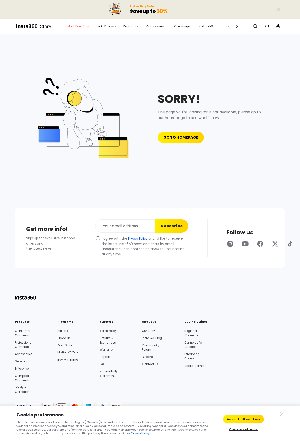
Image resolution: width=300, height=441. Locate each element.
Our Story (148, 331)
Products (130, 26)
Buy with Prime (67, 360)
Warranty (106, 350)
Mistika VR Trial (68, 352)
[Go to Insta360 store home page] (36, 26)
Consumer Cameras (22, 333)
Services (21, 361)
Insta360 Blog (152, 338)
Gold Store (64, 345)
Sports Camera (195, 366)
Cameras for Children (193, 345)
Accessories (156, 26)
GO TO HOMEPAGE (180, 137)
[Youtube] (245, 244)
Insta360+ (207, 26)
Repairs (105, 357)
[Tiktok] (290, 244)
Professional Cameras (23, 345)
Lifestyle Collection (22, 389)
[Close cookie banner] (281, 413)
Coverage (182, 26)
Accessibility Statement (109, 373)
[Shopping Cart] (266, 26)
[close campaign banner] (278, 9)
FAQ (102, 364)
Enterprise (22, 369)
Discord (147, 357)
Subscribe (172, 226)
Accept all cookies (243, 419)
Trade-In (63, 338)
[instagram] (230, 244)
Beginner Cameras (191, 333)
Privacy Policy (137, 239)
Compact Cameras (22, 378)
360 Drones (106, 26)
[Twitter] (275, 244)
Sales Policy (108, 331)
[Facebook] (260, 244)
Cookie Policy (140, 433)
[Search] (255, 26)
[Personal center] (278, 26)
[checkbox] (98, 238)
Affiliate (62, 331)
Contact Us (150, 364)
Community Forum (150, 347)
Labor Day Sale (78, 26)
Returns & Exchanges (108, 340)
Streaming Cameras (192, 356)
